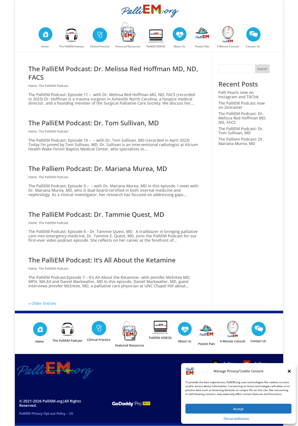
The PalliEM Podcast (53, 86)
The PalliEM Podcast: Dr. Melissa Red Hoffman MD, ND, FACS (113, 73)
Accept (238, 409)
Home (32, 86)
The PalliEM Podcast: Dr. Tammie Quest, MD (96, 214)
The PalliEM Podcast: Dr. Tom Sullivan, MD (93, 122)
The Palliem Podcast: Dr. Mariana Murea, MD (97, 168)
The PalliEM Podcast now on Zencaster (241, 105)
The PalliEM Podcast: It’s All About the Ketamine (102, 259)
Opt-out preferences (236, 418)
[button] (289, 371)
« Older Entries (42, 303)
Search (262, 69)
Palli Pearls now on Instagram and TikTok (238, 94)
